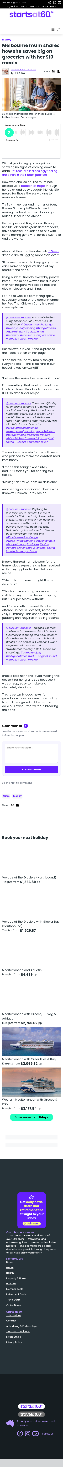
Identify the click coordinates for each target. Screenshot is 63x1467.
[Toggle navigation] (53, 29)
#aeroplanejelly (31, 652)
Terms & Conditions (18, 1331)
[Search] (59, 30)
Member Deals (14, 1289)
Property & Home (16, 1278)
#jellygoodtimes (16, 656)
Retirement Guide (16, 1294)
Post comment (31, 769)
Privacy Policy (14, 1342)
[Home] (32, 14)
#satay (44, 544)
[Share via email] (54, 71)
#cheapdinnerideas (19, 548)
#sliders (45, 435)
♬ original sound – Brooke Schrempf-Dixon (30, 336)
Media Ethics (13, 1336)
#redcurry (12, 335)
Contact (11, 1320)
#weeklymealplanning (20, 328)
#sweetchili (31, 438)
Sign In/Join (13, 6)
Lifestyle (11, 1283)
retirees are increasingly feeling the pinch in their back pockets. (29, 173)
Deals (24, 6)
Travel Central (49, 6)
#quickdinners (15, 331)
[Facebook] (50, 2)
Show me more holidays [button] (31, 1117)
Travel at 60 (34, 6)
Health (10, 1272)
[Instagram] (55, 2)
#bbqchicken (15, 438)
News (6, 796)
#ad (31, 656)
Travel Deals (13, 1299)
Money (17, 796)
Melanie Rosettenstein (23, 69)
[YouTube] (59, 2)
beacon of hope (33, 186)
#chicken (26, 335)
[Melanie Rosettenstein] (5, 71)
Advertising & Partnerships (21, 1326)
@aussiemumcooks (18, 317)
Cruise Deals (13, 1305)
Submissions (13, 1315)
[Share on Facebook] (59, 71)
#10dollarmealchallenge (36, 324)
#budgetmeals (46, 328)
